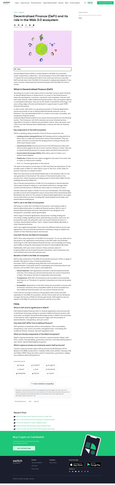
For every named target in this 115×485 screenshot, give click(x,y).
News (66, 3)
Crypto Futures (24, 3)
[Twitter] (72, 471)
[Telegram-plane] (84, 471)
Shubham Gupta (18, 27)
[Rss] (87, 471)
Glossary (60, 3)
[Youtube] (75, 471)
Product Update (75, 3)
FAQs (80, 18)
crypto (63, 153)
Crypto (17, 3)
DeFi (70, 102)
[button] (90, 2)
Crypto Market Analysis (50, 3)
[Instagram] (69, 471)
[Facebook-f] (81, 471)
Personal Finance (36, 3)
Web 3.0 (20, 163)
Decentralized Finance (20, 401)
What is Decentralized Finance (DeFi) (90, 15)
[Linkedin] (78, 471)
